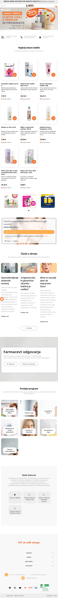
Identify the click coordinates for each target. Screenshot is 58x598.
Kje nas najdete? (15, 498)
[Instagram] (15, 588)
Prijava (9, 241)
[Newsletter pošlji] (52, 232)
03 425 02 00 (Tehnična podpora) (38, 574)
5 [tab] (31, 211)
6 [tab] (33, 211)
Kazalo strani (9, 595)
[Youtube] (20, 588)
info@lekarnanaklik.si (32, 578)
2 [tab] (24, 211)
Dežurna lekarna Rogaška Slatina (15, 512)
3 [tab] (26, 211)
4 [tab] (29, 211)
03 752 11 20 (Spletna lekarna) (17, 574)
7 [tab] (36, 211)
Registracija (49, 595)
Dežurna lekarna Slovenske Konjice (44, 499)
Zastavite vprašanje (28, 364)
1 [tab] (22, 211)
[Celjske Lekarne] (30, 6)
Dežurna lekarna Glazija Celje (29, 498)
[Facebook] (10, 588)
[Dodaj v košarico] (15, 75)
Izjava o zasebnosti (19, 595)
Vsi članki (29, 328)
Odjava (16, 241)
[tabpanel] (11, 201)
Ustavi (56, 9)
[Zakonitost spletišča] (44, 587)
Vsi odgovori (10, 364)
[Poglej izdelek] (10, 69)
